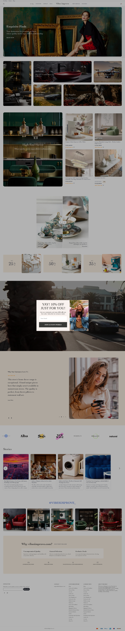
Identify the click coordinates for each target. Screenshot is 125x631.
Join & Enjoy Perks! (53, 325)
